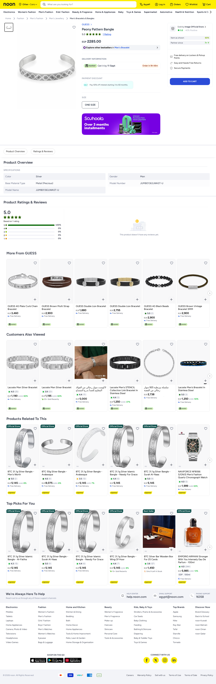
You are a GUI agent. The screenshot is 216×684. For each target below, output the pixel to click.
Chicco (176, 638)
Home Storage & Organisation (79, 642)
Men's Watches (45, 629)
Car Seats (138, 616)
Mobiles (9, 612)
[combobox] (91, 4)
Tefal (175, 629)
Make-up (108, 620)
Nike (175, 620)
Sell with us (160, 675)
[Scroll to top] (208, 674)
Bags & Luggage (45, 642)
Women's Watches (46, 633)
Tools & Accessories (113, 638)
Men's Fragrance (112, 616)
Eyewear (42, 638)
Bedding (70, 616)
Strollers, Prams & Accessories (148, 612)
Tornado (176, 642)
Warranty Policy (144, 675)
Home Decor (72, 625)
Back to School (202, 616)
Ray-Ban (177, 625)
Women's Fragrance (113, 612)
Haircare (108, 625)
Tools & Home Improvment (78, 633)
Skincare (108, 629)
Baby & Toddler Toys (143, 638)
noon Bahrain (201, 625)
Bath (68, 620)
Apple (175, 612)
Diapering (138, 633)
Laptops (9, 620)
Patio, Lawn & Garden (75, 638)
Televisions (11, 633)
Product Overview (15, 151)
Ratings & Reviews (43, 151)
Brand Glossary (202, 612)
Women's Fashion (46, 612)
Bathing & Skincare (142, 629)
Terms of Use (175, 675)
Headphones (12, 638)
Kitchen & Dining (73, 612)
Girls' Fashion (44, 620)
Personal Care (110, 633)
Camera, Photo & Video (16, 629)
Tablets (9, 616)
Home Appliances (14, 625)
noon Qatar (200, 633)
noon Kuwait (201, 620)
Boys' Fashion (44, 625)
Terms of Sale (191, 675)
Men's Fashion (44, 616)
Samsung (177, 616)
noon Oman (200, 629)
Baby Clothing (140, 620)
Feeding (137, 625)
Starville (176, 633)
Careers (130, 675)
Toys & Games (140, 642)
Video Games (12, 642)
